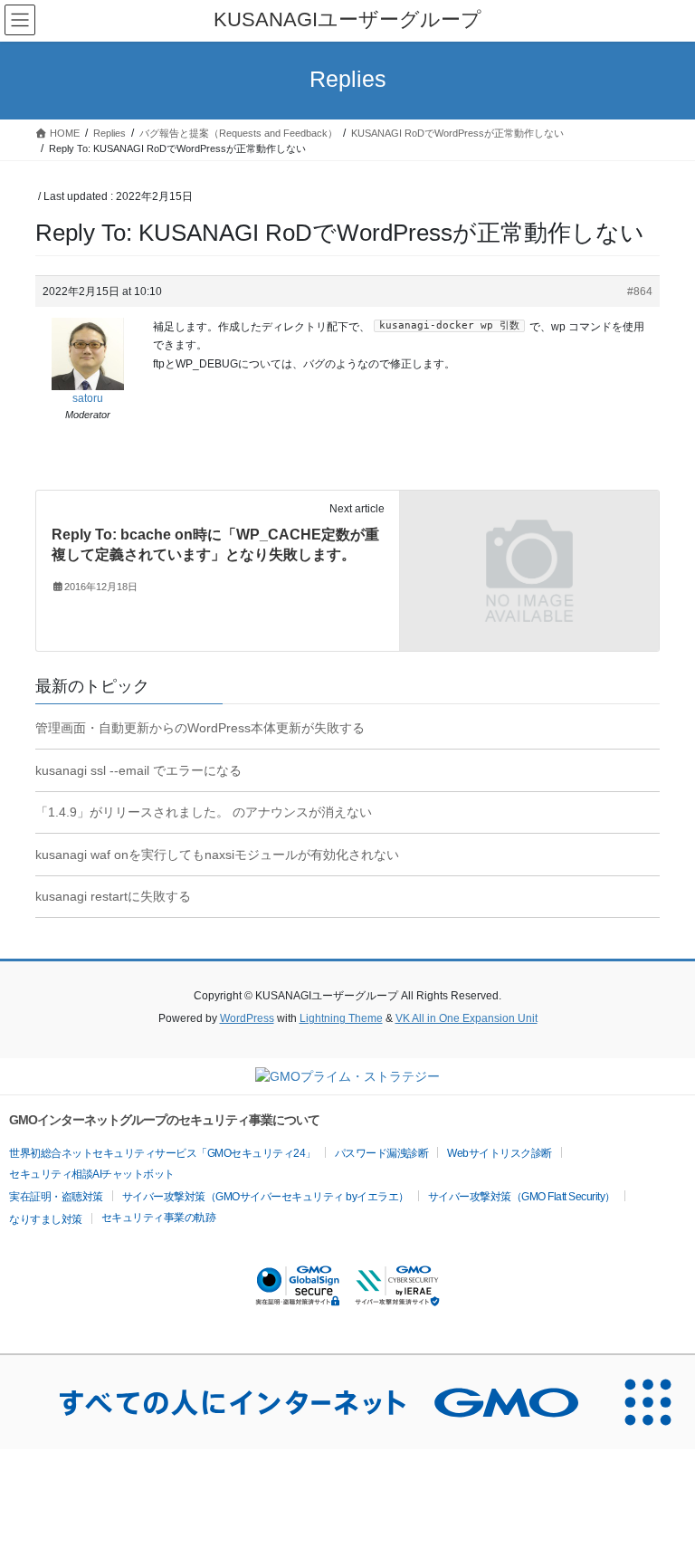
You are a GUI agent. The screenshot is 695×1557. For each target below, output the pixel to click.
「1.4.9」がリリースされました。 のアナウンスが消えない (203, 812)
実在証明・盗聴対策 (56, 1196)
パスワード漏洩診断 (382, 1153)
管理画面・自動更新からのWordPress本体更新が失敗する (200, 728)
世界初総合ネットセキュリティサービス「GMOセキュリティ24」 (162, 1153)
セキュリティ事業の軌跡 (158, 1217)
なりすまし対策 (45, 1219)
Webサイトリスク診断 (499, 1153)
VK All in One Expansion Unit (466, 1018)
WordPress (247, 1018)
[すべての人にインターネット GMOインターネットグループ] (300, 1402)
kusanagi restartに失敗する (113, 896)
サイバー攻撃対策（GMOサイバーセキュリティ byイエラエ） (265, 1196)
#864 (639, 291)
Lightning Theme (341, 1018)
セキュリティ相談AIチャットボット (92, 1174)
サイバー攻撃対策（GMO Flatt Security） (521, 1196)
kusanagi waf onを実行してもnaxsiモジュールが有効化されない (217, 854)
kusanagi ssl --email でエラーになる (138, 770)
